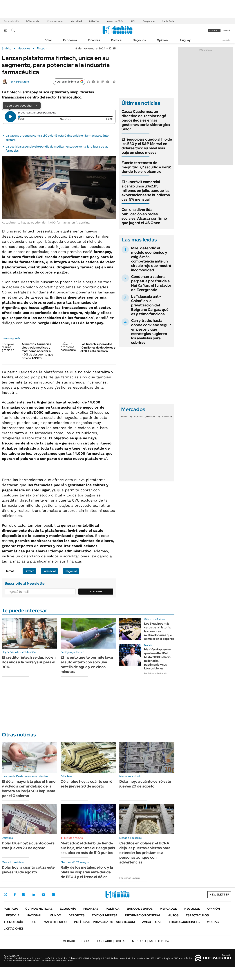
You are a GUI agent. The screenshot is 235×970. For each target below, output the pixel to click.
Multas (213, 922)
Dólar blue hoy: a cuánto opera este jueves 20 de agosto (28, 845)
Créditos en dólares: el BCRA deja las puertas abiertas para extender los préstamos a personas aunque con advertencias (144, 853)
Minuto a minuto (73, 837)
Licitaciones (14, 928)
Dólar (48, 40)
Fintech (41, 48)
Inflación (94, 21)
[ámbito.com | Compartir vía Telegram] (107, 81)
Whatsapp (53, 894)
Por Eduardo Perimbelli (155, 673)
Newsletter (226, 40)
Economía (70, 40)
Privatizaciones (55, 21)
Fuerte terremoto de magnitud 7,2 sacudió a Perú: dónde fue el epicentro (146, 167)
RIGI (133, 21)
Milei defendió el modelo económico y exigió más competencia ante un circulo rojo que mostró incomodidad (151, 259)
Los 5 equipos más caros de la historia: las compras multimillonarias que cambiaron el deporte (159, 631)
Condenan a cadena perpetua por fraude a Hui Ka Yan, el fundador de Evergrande (151, 283)
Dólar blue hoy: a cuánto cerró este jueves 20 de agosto (86, 784)
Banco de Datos (140, 909)
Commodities (152, 416)
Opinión (162, 40)
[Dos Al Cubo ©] (213, 958)
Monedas (126, 416)
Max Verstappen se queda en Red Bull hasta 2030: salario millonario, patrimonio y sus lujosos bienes (157, 658)
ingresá (226, 30)
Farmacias (49, 571)
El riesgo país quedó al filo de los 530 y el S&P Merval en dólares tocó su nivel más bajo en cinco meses (147, 146)
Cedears (167, 416)
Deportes (76, 915)
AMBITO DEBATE (152, 941)
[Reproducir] (10, 116)
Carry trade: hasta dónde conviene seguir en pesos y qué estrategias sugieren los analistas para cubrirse (151, 331)
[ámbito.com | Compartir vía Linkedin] (102, 81)
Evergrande (148, 21)
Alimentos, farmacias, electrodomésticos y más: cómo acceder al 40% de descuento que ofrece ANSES (37, 351)
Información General (143, 915)
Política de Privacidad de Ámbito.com (104, 922)
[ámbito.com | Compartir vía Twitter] (98, 81)
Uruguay (185, 40)
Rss (33, 922)
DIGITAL (77, 941)
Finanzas (94, 40)
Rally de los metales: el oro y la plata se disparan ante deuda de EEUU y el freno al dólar (87, 872)
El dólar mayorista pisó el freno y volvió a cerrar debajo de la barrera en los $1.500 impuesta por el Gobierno (28, 788)
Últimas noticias (39, 909)
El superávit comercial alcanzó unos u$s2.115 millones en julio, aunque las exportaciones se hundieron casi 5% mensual (146, 190)
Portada (11, 909)
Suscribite (96, 591)
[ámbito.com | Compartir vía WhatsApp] (88, 81)
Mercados (168, 909)
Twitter (5, 894)
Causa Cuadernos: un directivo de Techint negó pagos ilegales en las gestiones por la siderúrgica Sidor (146, 120)
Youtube (43, 894)
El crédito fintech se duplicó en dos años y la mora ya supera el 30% (29, 662)
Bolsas (138, 416)
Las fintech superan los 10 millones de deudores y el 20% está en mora (97, 347)
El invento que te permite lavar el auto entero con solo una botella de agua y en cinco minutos (87, 664)
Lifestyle (11, 915)
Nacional (34, 915)
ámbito (6, 48)
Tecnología (13, 922)
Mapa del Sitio (55, 922)
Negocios (139, 40)
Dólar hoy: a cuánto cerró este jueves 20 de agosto (145, 784)
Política (116, 40)
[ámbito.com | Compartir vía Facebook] (93, 81)
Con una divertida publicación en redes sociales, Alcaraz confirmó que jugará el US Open (144, 216)
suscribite (214, 30)
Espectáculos (197, 915)
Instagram (23, 894)
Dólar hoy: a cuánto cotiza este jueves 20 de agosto (28, 869)
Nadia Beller (168, 21)
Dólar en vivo (33, 21)
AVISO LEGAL (152, 922)
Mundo (55, 915)
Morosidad (76, 21)
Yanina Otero (21, 81)
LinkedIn (33, 894)
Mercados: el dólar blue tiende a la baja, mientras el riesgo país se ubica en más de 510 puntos (88, 848)
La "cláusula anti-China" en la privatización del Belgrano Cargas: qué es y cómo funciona (150, 305)
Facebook (15, 894)
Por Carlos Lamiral (129, 878)
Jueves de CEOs (114, 21)
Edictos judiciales (184, 922)
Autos (173, 915)
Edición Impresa (105, 915)
